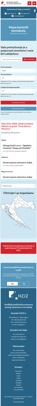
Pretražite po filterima (18, 102)
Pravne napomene (18, 402)
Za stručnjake (19, 387)
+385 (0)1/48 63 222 (20, 320)
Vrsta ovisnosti (6, 67)
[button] (35, 11)
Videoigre (18, 382)
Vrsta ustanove (6, 74)
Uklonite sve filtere (19, 108)
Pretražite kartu (30, 59)
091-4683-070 (21, 336)
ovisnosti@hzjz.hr (21, 339)
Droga (18, 376)
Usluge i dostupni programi (10, 87)
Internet (18, 385)
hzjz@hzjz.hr (21, 324)
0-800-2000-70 (19, 334)
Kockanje (18, 380)
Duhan (18, 378)
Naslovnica (13, 33)
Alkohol (18, 373)
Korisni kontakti (18, 389)
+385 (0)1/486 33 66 (20, 322)
